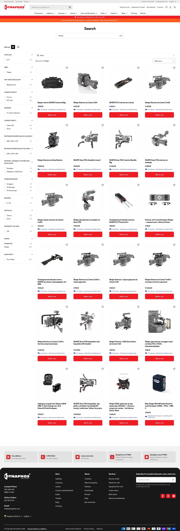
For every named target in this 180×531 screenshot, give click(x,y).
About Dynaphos (9, 1)
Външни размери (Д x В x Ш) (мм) (17, 149)
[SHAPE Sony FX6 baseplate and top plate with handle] (88, 322)
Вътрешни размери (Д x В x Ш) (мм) (18, 136)
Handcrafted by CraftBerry (37, 529)
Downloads (19, 1)
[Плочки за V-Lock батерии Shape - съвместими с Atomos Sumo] (159, 200)
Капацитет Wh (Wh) (11, 226)
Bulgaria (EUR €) (13, 516)
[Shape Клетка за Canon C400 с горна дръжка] (88, 259)
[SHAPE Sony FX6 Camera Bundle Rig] (124, 140)
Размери (7, 108)
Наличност (8, 254)
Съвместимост (10, 92)
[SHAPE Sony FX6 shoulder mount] (88, 140)
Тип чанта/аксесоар (12, 80)
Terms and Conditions (73, 529)
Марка (6, 239)
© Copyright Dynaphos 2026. (14, 529)
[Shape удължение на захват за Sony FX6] (88, 200)
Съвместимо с (10, 120)
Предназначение (11, 179)
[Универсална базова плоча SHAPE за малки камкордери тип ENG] (52, 259)
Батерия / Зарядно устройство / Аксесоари (17, 162)
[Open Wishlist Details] (166, 7)
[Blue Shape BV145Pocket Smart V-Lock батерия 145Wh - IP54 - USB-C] (159, 384)
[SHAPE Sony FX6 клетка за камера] (159, 140)
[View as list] (18, 47)
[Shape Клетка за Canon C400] (159, 83)
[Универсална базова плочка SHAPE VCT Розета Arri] (124, 200)
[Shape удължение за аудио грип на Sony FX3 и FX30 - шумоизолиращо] (159, 322)
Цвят (6, 67)
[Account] (170, 7)
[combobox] (51, 7)
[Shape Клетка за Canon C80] (88, 83)
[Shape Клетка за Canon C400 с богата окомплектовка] (52, 322)
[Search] (70, 7)
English (172, 1)
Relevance (158, 61)
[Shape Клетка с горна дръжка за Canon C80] (124, 259)
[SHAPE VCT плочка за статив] (124, 83)
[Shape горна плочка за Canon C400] (52, 200)
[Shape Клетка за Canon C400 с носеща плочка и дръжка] (159, 259)
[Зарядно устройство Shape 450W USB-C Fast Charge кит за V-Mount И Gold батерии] (52, 384)
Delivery (26, 1)
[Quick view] (65, 71)
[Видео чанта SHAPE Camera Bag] (52, 83)
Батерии (7, 198)
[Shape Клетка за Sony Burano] (52, 140)
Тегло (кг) (8, 55)
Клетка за (8, 210)
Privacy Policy (89, 529)
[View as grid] (13, 47)
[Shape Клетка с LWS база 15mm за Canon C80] (124, 322)
